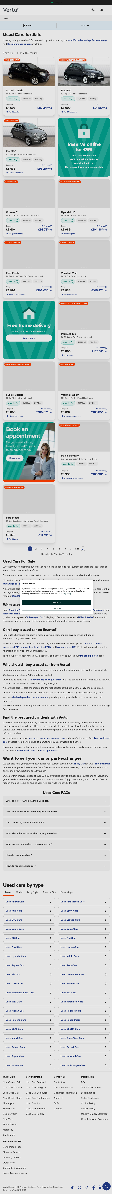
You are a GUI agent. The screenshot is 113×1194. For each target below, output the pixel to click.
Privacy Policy (65, 593)
